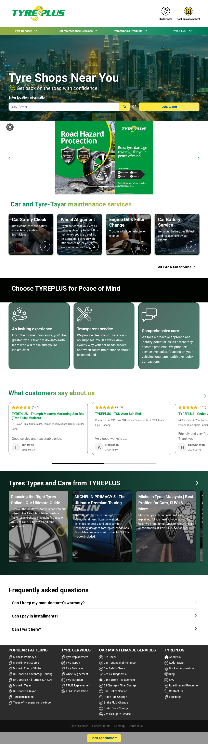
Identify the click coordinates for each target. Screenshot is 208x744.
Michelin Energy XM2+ (26, 668)
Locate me (169, 107)
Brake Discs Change (116, 708)
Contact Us (175, 691)
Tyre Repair (72, 662)
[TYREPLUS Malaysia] (37, 13)
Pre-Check (109, 657)
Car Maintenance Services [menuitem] (76, 31)
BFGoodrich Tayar (24, 691)
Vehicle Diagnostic (115, 674)
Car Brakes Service (115, 691)
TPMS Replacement (77, 685)
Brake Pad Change (115, 696)
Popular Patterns (28, 650)
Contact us (136, 726)
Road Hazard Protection (183, 685)
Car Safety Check (29, 219)
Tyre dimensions (23, 696)
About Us (174, 657)
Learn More (104, 117)
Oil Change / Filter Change (119, 685)
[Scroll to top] (197, 735)
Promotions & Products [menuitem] (128, 31)
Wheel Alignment (78, 219)
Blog (171, 674)
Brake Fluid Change (115, 702)
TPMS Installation (76, 691)
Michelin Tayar (21, 685)
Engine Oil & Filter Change (127, 222)
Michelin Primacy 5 (24, 657)
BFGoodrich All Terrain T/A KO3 (32, 679)
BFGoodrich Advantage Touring (32, 674)
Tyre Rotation (74, 679)
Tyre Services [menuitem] (24, 31)
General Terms (101, 726)
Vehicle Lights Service (117, 714)
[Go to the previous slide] (9, 158)
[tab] (92, 187)
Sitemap (119, 726)
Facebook (174, 696)
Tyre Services (76, 650)
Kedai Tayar (176, 662)
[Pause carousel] (10, 127)
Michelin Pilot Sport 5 (25, 662)
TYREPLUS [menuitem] (180, 31)
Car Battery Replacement (119, 679)
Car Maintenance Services (127, 650)
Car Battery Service (169, 222)
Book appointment (104, 738)
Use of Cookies (79, 726)
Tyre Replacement (76, 657)
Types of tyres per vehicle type (31, 702)
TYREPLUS (174, 650)
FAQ (171, 679)
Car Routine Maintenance (119, 662)
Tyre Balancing (74, 668)
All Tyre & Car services (175, 267)
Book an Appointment (182, 668)
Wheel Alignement (76, 674)
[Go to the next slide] (199, 158)
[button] (197, 483)
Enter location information (28, 97)
